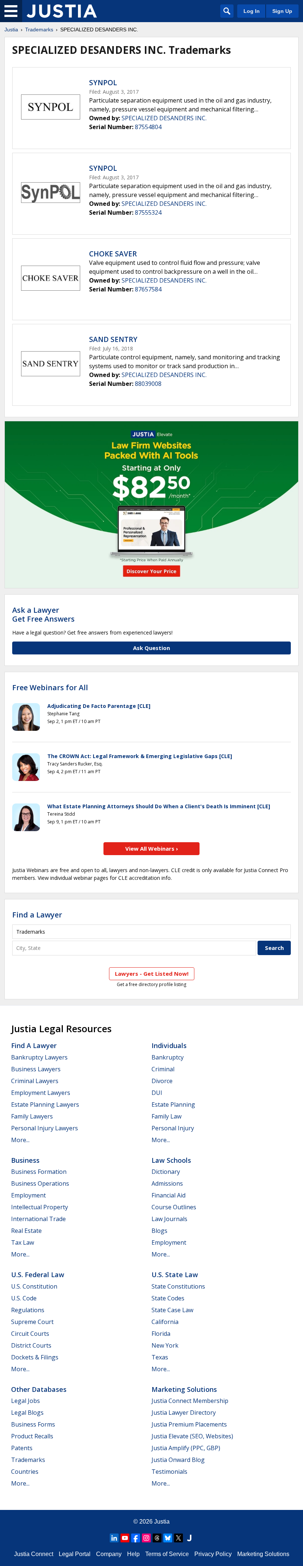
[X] (178, 1538)
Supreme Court (32, 1322)
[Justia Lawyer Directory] (189, 1538)
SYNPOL (103, 82)
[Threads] (157, 1538)
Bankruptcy (168, 1057)
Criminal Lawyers (34, 1081)
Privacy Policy (213, 1554)
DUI (157, 1093)
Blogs (159, 1231)
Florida (161, 1334)
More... (20, 1140)
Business (25, 1160)
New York (165, 1345)
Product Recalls (32, 1436)
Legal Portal (75, 1554)
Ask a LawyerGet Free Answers (43, 614)
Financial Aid (168, 1195)
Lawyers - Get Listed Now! (151, 973)
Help (133, 1554)
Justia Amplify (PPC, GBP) (186, 1448)
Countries (24, 1472)
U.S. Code (24, 1298)
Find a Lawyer (37, 915)
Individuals (169, 1045)
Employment (28, 1195)
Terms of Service (167, 1554)
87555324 (148, 212)
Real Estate (26, 1231)
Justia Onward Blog (178, 1460)
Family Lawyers (32, 1116)
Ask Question (151, 647)
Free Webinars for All (50, 687)
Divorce (162, 1081)
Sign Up (282, 11)
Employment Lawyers (40, 1093)
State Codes (168, 1298)
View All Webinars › (151, 848)
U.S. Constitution (34, 1286)
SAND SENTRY (113, 339)
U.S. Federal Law (37, 1274)
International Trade (38, 1219)
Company (109, 1554)
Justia (11, 29)
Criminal (163, 1069)
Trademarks (39, 29)
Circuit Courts (30, 1334)
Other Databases (39, 1389)
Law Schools (171, 1160)
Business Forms (33, 1424)
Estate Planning (173, 1104)
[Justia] (62, 11)
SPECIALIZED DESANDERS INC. (164, 118)
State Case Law (172, 1310)
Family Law (166, 1116)
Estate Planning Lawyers (45, 1104)
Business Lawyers (36, 1069)
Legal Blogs (27, 1412)
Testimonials (169, 1472)
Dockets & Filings (34, 1357)
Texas (160, 1357)
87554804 (148, 127)
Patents (22, 1448)
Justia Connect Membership (190, 1401)
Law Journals (169, 1219)
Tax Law (22, 1242)
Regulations (27, 1310)
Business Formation (39, 1172)
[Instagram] (146, 1538)
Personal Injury (173, 1128)
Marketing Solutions (184, 1389)
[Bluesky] (167, 1538)
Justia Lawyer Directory (184, 1412)
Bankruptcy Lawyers (39, 1057)
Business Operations (40, 1183)
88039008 (148, 384)
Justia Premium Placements (189, 1424)
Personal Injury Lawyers (44, 1128)
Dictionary (166, 1172)
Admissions (167, 1183)
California (165, 1322)
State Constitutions (178, 1286)
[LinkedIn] (114, 1538)
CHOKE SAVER (113, 254)
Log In (252, 11)
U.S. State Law (175, 1274)
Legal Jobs (25, 1401)
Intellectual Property (39, 1207)
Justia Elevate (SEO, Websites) (192, 1436)
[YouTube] (124, 1538)
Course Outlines (174, 1207)
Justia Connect (33, 1554)
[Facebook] (135, 1538)
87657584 (148, 289)
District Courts (31, 1345)
